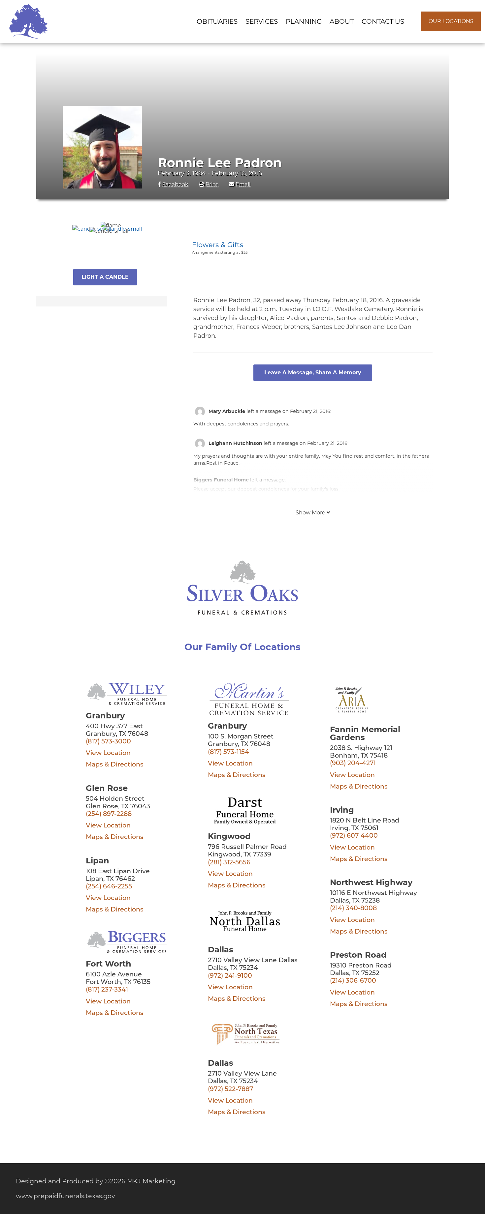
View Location (108, 753)
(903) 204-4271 (353, 764)
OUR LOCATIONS (451, 21)
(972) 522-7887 (230, 1089)
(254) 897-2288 (109, 814)
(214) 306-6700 (353, 981)
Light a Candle (105, 277)
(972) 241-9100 (230, 976)
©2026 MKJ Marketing (140, 1181)
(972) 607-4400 (354, 836)
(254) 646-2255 (109, 887)
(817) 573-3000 (108, 742)
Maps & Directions (115, 765)
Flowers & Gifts (217, 245)
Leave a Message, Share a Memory (312, 372)
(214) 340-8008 (353, 909)
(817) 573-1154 (228, 752)
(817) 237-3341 (107, 990)
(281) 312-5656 (229, 863)
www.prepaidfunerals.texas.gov (65, 1196)
